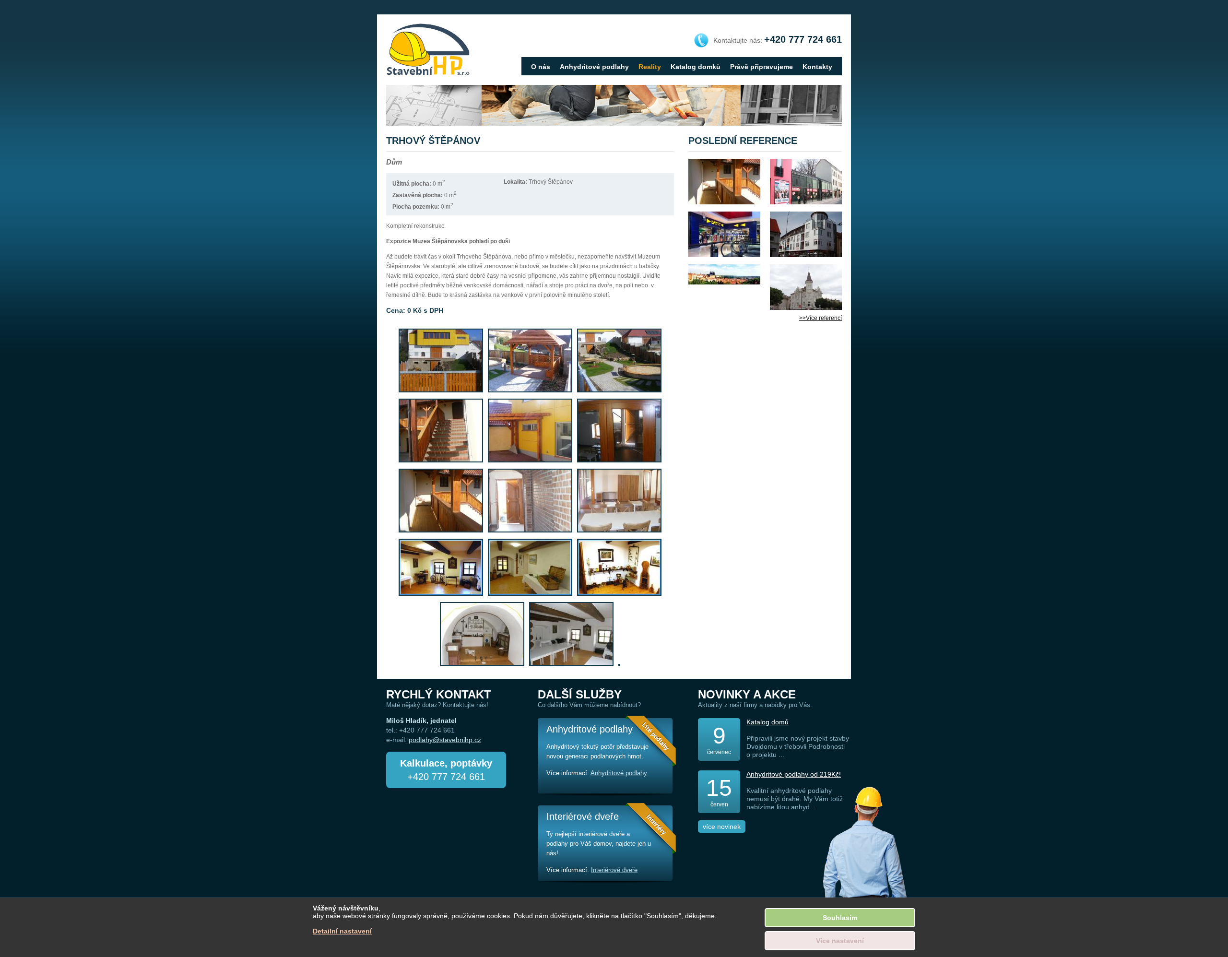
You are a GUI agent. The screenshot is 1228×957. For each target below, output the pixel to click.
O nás (540, 67)
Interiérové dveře (614, 870)
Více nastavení (840, 941)
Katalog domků (695, 67)
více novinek (722, 826)
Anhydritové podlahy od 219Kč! (793, 774)
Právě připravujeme (761, 67)
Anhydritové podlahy (594, 67)
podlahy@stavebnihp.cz (445, 740)
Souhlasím (840, 918)
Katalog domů (767, 722)
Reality (649, 67)
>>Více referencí (820, 318)
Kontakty (817, 67)
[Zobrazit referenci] (724, 181)
